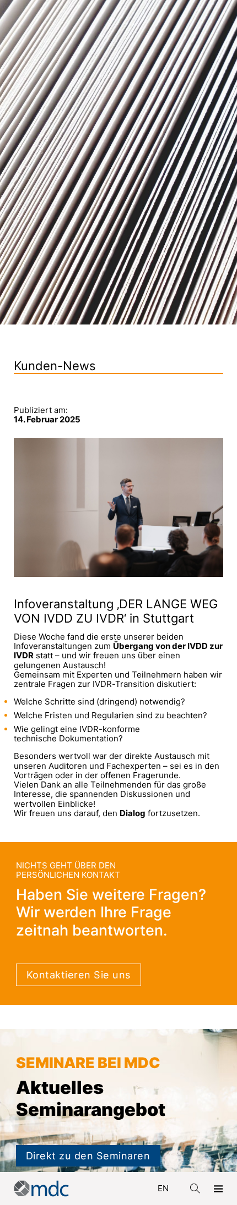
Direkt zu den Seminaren (88, 1155)
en (163, 1188)
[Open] (218, 1188)
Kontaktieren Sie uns (78, 975)
